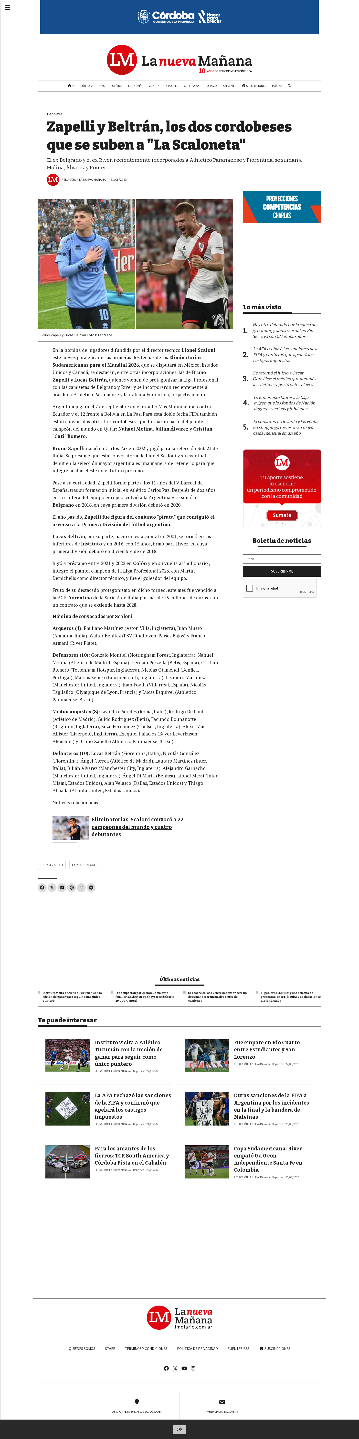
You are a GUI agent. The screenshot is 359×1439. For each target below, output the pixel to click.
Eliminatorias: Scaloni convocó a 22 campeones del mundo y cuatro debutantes (137, 827)
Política (116, 86)
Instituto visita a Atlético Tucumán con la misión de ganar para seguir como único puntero (72, 996)
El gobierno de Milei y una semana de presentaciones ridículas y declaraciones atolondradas (291, 996)
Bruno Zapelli (52, 864)
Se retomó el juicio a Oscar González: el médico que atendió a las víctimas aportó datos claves (285, 379)
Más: (275, 86)
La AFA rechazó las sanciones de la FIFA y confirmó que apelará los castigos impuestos (285, 354)
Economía (135, 86)
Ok (180, 1429)
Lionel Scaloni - (84, 864)
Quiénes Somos (82, 1348)
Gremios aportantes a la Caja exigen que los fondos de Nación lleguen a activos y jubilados (284, 403)
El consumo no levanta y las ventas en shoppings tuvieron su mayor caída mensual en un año (286, 427)
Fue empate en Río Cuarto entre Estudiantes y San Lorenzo (267, 1049)
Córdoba (86, 86)
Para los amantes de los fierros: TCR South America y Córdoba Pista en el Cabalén (132, 1156)
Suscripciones (256, 86)
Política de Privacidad (197, 1348)
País (102, 86)
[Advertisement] (135, 932)
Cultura (190, 86)
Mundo (153, 86)
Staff (110, 1348)
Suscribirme (282, 571)
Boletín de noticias (282, 540)
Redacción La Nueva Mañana (84, 179)
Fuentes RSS (238, 1348)
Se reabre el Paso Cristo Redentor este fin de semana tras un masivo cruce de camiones (217, 996)
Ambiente (229, 86)
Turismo (211, 86)
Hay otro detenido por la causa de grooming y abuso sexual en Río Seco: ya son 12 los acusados (284, 330)
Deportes (171, 86)
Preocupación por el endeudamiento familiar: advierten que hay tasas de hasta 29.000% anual (145, 996)
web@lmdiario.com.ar (222, 1411)
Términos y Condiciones (146, 1348)
